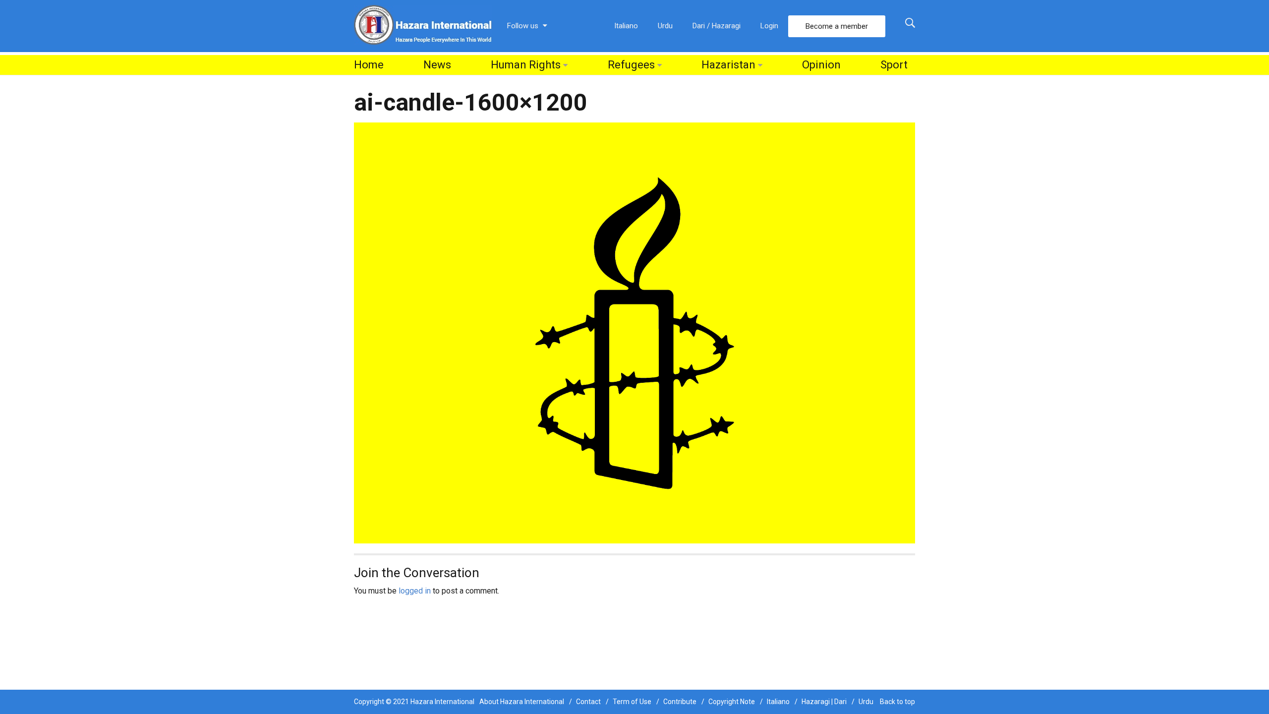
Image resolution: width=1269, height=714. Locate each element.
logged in (415, 590)
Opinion (821, 65)
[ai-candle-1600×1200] (634, 332)
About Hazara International (521, 702)
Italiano (626, 25)
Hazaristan (728, 65)
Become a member (837, 26)
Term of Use (632, 702)
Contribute (679, 702)
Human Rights (526, 65)
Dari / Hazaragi (716, 25)
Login (769, 25)
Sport (894, 65)
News (437, 65)
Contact (588, 702)
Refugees (631, 65)
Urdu (665, 25)
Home (369, 65)
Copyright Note (731, 702)
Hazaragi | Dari (824, 702)
